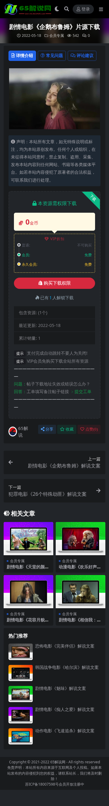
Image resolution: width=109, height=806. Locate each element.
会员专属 (56, 35)
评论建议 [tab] (85, 55)
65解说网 (57, 762)
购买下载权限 (57, 283)
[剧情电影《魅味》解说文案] (20, 694)
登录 (85, 9)
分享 (49, 429)
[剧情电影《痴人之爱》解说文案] (20, 715)
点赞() (91, 429)
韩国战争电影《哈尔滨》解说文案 (67, 667)
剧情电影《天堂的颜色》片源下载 (26, 569)
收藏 (70, 429)
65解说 (23, 431)
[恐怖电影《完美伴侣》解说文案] (20, 652)
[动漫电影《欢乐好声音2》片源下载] (80, 538)
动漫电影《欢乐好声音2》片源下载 (80, 569)
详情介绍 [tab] (24, 55)
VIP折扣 (57, 238)
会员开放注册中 (71, 784)
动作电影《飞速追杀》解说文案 (64, 730)
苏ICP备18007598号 (42, 784)
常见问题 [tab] (54, 55)
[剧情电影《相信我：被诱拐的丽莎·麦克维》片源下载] (80, 591)
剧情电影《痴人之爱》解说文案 (64, 709)
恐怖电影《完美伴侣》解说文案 (64, 646)
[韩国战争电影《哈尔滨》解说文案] (20, 673)
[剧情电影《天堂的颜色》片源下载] (28, 538)
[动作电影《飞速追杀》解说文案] (20, 736)
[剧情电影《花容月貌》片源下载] (28, 591)
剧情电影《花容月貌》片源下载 (28, 622)
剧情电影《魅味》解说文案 (60, 688)
